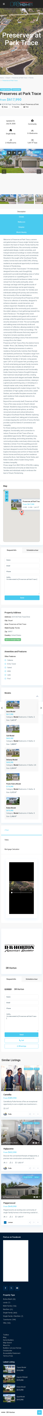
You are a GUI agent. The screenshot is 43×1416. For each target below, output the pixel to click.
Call (22, 1040)
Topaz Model (21, 1367)
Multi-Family (7, 1306)
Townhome (7, 1319)
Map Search (7, 1343)
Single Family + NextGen (11, 1316)
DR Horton (11, 968)
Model (16, 717)
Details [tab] (21, 217)
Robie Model (11, 808)
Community (16, 89)
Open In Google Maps (12, 639)
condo (5, 1302)
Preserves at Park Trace (19, 78)
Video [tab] (7, 840)
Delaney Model (11, 760)
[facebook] (5, 1288)
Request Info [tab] (11, 550)
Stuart (8, 78)
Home (2, 78)
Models (8, 693)
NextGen (6, 1309)
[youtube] (17, 1288)
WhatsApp (22, 1046)
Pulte (10, 1114)
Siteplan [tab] (21, 227)
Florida (31, 78)
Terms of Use (8, 1356)
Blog (4, 1337)
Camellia (8, 1089)
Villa (4, 1323)
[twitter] (11, 1288)
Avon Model (10, 711)
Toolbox (6, 1335)
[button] (26, 516)
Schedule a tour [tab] (32, 979)
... (37, 1104)
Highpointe (9, 1143)
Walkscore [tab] (21, 222)
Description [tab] (21, 212)
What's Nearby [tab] (21, 232)
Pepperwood (9, 1197)
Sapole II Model (22, 1377)
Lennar (10, 1222)
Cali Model (10, 736)
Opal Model (21, 1397)
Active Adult (7, 1299)
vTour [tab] (7, 830)
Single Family (5, 89)
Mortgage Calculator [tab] (12, 849)
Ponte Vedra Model (13, 784)
